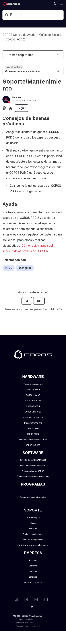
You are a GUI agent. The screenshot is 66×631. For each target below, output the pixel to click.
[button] (33, 54)
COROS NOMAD (33, 395)
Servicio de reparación (33, 539)
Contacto (33, 565)
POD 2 (8, 267)
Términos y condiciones (25, 619)
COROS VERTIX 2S (33, 411)
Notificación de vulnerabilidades (33, 545)
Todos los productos (33, 384)
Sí (26, 300)
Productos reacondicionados (33, 497)
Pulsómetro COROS (33, 423)
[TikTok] (38, 599)
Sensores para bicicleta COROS (33, 439)
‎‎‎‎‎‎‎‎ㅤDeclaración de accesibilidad (28, 626)
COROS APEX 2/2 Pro (33, 417)
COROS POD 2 (15, 39)
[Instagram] (18, 599)
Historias (33, 571)
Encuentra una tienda (33, 582)
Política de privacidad (24, 623)
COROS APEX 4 (33, 389)
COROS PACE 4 (33, 406)
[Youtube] (48, 599)
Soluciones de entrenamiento (33, 465)
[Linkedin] (34, 606)
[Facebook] (28, 599)
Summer (16, 97)
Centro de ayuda (33, 517)
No (39, 300)
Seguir (21, 108)
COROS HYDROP (33, 445)
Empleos (33, 577)
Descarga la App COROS (33, 471)
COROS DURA (33, 428)
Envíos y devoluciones (33, 534)
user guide (24, 267)
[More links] (61, 4)
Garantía (33, 528)
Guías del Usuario (50, 35)
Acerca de (33, 560)
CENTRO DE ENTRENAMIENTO (33, 460)
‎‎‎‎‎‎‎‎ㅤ (43, 623)
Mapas (33, 523)
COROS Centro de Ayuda (18, 35)
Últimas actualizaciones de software (33, 476)
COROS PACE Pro (33, 400)
